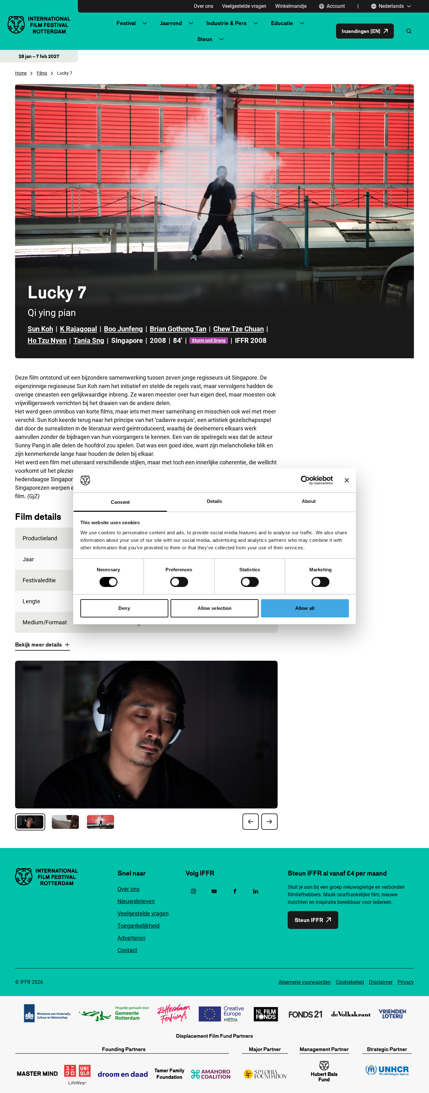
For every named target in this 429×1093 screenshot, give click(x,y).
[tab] (30, 821)
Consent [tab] (120, 502)
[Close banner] (347, 480)
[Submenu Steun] (221, 39)
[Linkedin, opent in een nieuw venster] (255, 891)
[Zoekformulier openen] (408, 31)
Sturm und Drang (208, 340)
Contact (127, 950)
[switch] (179, 582)
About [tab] (309, 501)
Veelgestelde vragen (244, 6)
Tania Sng (88, 340)
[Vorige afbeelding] (250, 821)
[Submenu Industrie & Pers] (255, 23)
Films (42, 73)
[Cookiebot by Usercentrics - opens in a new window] (305, 480)
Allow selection (215, 608)
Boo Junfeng (123, 329)
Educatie (282, 23)
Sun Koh (40, 329)
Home (21, 73)
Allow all (304, 608)
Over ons (203, 6)
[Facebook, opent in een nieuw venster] (235, 891)
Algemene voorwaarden (305, 982)
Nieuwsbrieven (136, 901)
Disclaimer (381, 982)
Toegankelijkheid (138, 925)
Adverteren (131, 938)
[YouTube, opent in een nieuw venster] (214, 891)
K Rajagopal (78, 329)
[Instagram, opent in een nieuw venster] (193, 891)
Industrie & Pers (226, 23)
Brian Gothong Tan (178, 329)
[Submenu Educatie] (302, 23)
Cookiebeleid (350, 982)
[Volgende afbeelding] (269, 821)
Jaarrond (171, 23)
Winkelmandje (291, 6)
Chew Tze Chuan (238, 329)
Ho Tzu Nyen (47, 340)
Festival (126, 23)
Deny (124, 608)
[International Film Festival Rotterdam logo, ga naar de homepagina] (39, 24)
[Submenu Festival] (145, 23)
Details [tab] (214, 501)
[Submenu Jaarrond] (191, 23)
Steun (204, 39)
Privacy (406, 982)
